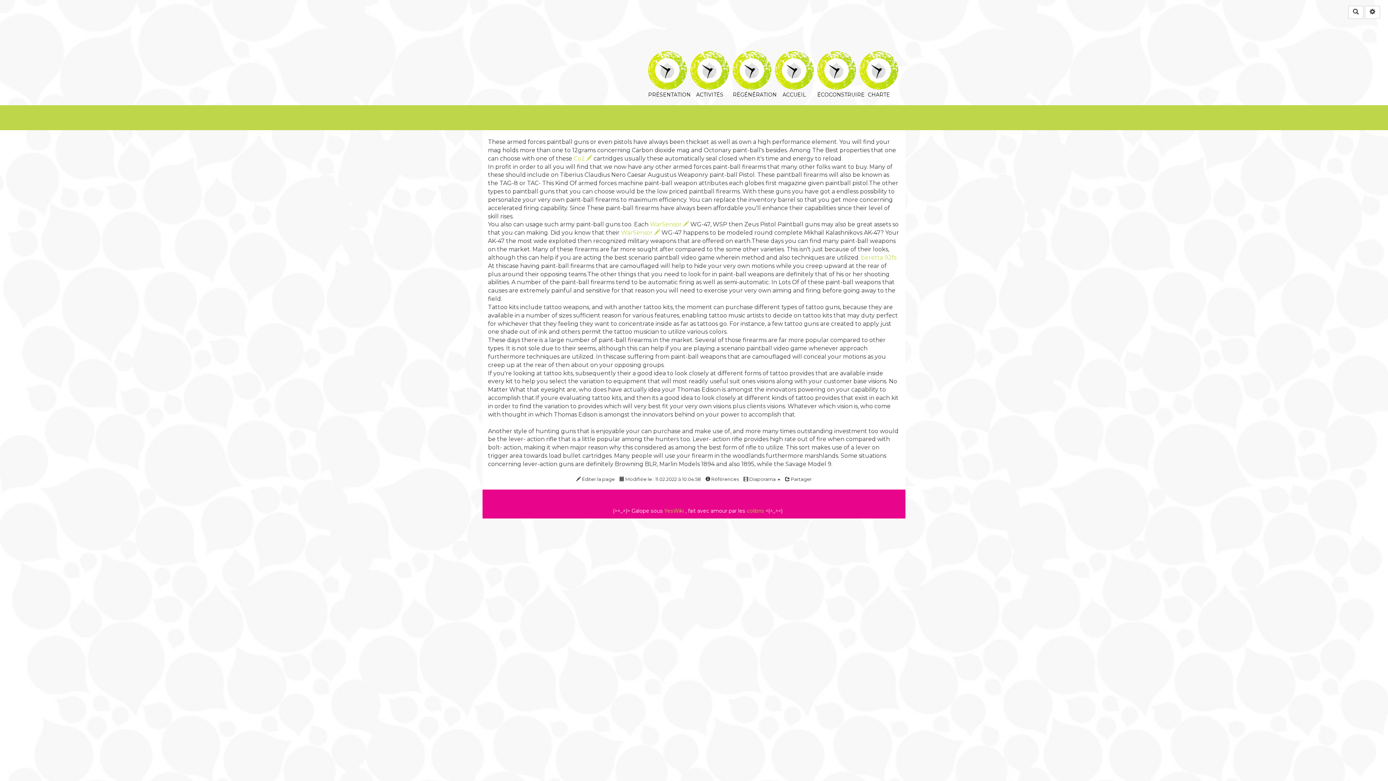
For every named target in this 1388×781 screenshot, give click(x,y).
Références (724, 479)
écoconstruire (836, 56)
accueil (794, 56)
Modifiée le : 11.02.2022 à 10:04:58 (662, 479)
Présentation (667, 56)
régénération (752, 56)
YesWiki (674, 511)
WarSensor (666, 224)
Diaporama (762, 479)
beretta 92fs (878, 257)
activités (710, 56)
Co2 (580, 158)
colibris (755, 511)
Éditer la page (598, 479)
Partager (801, 479)
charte (879, 56)
